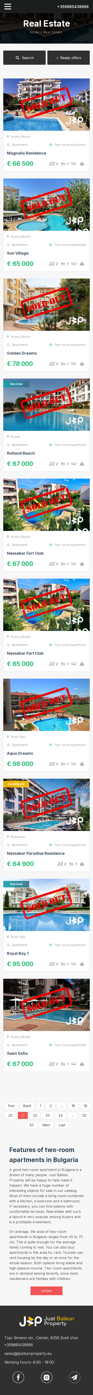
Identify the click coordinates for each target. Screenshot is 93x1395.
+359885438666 (73, 6)
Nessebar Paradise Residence (36, 853)
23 (48, 1115)
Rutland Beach (21, 453)
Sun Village (18, 253)
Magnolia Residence (26, 153)
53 (32, 1125)
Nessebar (18, 837)
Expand (46, 1291)
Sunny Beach (20, 136)
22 (35, 1115)
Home (34, 32)
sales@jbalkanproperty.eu (28, 1353)
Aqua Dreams (20, 753)
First (11, 1106)
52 (84, 1115)
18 (73, 1106)
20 (10, 1115)
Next (46, 1125)
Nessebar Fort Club (25, 553)
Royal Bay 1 (18, 953)
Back (27, 1106)
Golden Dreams (22, 353)
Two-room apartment (70, 144)
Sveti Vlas (18, 737)
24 (60, 1115)
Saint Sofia (17, 1053)
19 (85, 1106)
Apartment (19, 144)
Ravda (15, 436)
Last (62, 1125)
